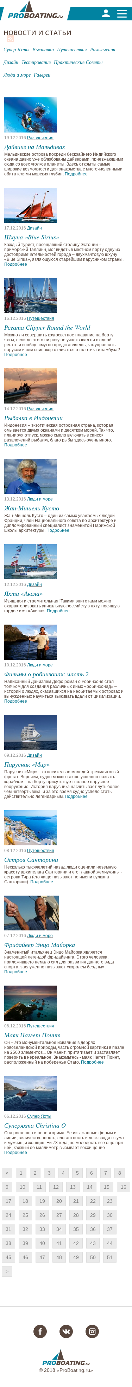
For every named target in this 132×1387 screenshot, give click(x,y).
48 (59, 1257)
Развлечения (40, 137)
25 (25, 1215)
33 (42, 1229)
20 (59, 1201)
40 (42, 1243)
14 (90, 1187)
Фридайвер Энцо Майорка (39, 944)
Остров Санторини (31, 859)
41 (59, 1243)
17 (8, 1201)
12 (56, 1187)
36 (93, 1229)
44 (110, 1243)
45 (8, 1257)
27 (59, 1215)
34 (59, 1229)
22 (93, 1201)
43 (93, 1243)
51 (110, 1257)
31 (8, 1229)
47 (42, 1257)
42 (76, 1243)
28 (76, 1215)
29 (93, 1215)
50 (93, 1257)
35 (76, 1229)
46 (25, 1257)
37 (110, 1229)
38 (8, 1243)
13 (73, 1187)
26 (42, 1215)
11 (39, 1187)
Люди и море (40, 499)
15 (106, 1187)
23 (110, 1201)
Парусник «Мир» (27, 764)
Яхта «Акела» (23, 593)
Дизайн (34, 228)
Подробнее (76, 174)
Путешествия (40, 318)
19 (42, 1201)
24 (8, 1215)
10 (22, 1187)
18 (25, 1201)
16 (123, 1187)
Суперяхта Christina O (35, 1125)
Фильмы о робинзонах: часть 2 (46, 674)
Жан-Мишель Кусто (31, 508)
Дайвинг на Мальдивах (34, 146)
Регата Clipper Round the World (47, 327)
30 (110, 1215)
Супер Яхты (39, 1116)
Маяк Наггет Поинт (32, 1035)
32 (25, 1229)
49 (76, 1257)
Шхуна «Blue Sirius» (31, 237)
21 (76, 1201)
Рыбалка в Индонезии (33, 417)
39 (25, 1243)
